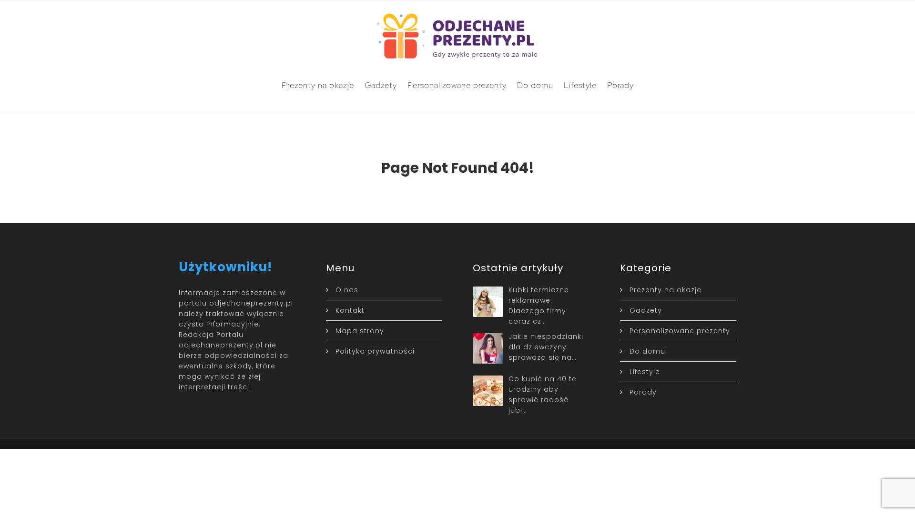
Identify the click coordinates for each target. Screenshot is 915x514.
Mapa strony (360, 331)
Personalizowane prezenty (457, 85)
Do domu (535, 85)
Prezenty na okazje (318, 85)
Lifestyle (580, 85)
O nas (347, 290)
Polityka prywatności (375, 351)
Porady (620, 85)
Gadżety (381, 85)
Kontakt (350, 310)
